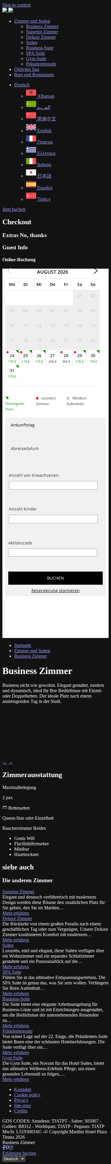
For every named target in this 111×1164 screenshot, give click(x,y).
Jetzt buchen (13, 209)
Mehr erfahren (15, 913)
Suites (8, 945)
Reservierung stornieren (55, 590)
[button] (22, 84)
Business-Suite (16, 998)
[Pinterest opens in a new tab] (7, 1147)
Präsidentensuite (17, 1031)
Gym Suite (12, 1057)
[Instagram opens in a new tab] (11, 1147)
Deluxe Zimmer (17, 918)
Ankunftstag (23, 425)
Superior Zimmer (18, 891)
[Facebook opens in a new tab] (3, 1147)
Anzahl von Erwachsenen (34, 475)
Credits (21, 1110)
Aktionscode (20, 543)
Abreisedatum (25, 448)
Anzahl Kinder (23, 509)
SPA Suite (11, 972)
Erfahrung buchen (19, 1153)
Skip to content (16, 4)
